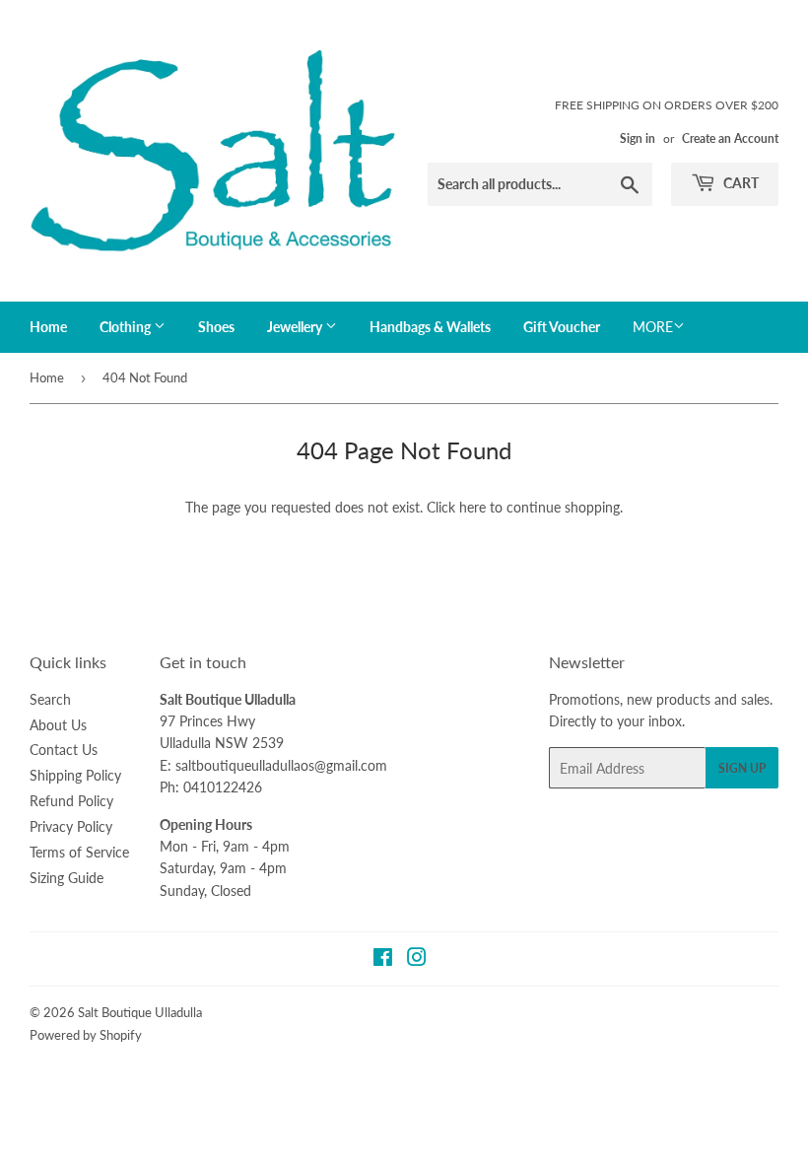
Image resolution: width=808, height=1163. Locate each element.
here (472, 507)
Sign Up (742, 768)
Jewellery (296, 326)
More (653, 326)
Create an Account (730, 138)
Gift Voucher (561, 326)
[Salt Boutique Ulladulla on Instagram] (417, 959)
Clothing (127, 326)
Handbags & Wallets (430, 326)
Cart (739, 182)
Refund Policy (71, 800)
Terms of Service (79, 852)
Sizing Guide (66, 877)
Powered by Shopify (86, 1035)
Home (48, 326)
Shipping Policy (75, 775)
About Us (58, 725)
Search (50, 699)
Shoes (216, 326)
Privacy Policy (71, 826)
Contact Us (64, 749)
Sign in (637, 138)
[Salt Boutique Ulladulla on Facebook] (382, 959)
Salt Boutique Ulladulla (140, 1012)
